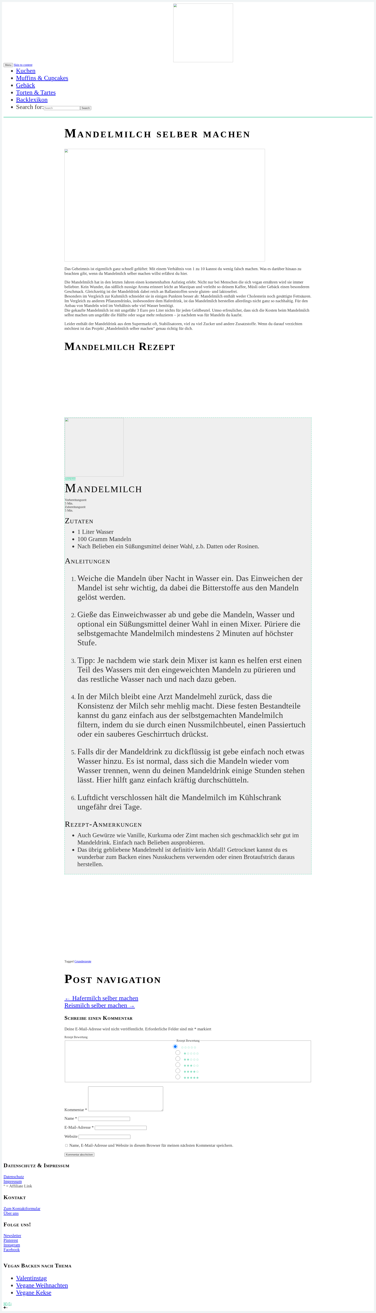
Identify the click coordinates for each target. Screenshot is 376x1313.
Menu (8, 65)
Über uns (11, 1213)
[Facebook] (10, 1304)
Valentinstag (31, 1278)
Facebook (12, 1249)
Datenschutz (14, 1176)
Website (71, 1136)
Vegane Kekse (33, 1292)
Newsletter (12, 1235)
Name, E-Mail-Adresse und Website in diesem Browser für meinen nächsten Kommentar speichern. (151, 1145)
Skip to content (23, 65)
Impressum (13, 1181)
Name (70, 1118)
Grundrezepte (82, 961)
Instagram (12, 1245)
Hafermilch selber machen (101, 998)
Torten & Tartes (36, 92)
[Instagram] (5, 1304)
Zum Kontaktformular (22, 1208)
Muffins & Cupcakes (42, 77)
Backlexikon (32, 99)
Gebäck (25, 85)
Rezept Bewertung (76, 1037)
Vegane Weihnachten (42, 1285)
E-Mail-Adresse (79, 1127)
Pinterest (11, 1240)
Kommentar (75, 1109)
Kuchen (25, 70)
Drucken (70, 479)
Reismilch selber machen (99, 1005)
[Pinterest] (7, 1304)
